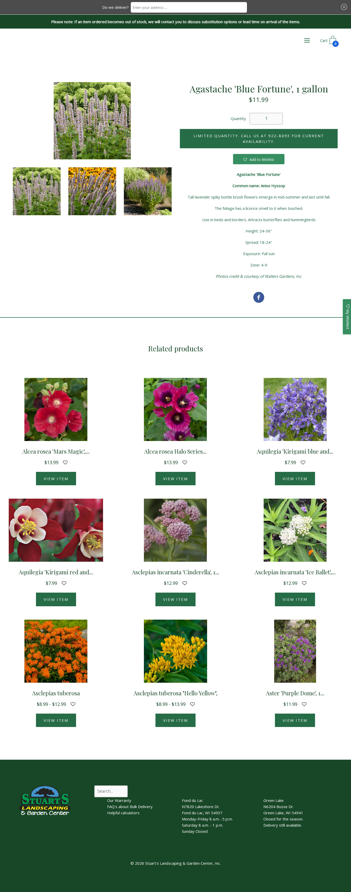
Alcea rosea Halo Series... (175, 451)
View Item (56, 478)
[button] (343, 7)
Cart (328, 42)
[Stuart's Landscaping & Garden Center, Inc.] (258, 298)
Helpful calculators (123, 812)
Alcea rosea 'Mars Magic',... (55, 451)
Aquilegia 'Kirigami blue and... (295, 451)
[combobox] (189, 7)
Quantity (238, 118)
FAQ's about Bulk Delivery (130, 806)
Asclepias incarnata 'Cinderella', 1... (175, 572)
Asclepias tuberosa (56, 693)
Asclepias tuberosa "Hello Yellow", (175, 693)
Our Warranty (119, 800)
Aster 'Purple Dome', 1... (295, 693)
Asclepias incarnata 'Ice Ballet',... (295, 572)
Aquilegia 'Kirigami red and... (56, 572)
